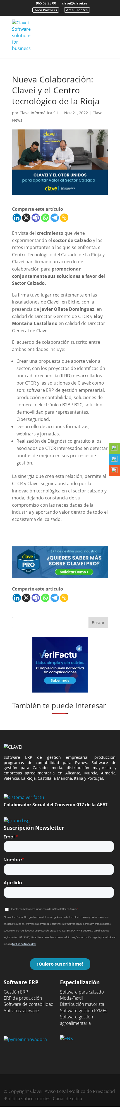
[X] (26, 218)
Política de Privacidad (92, 1091)
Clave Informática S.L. (40, 112)
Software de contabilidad (29, 1004)
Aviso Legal (56, 1091)
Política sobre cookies (28, 1099)
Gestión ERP (16, 992)
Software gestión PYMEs (83, 1011)
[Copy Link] (64, 218)
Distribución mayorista (82, 1004)
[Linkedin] (17, 218)
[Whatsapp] (45, 218)
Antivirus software (21, 1011)
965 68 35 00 (46, 3)
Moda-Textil (71, 998)
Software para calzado (82, 992)
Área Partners (46, 10)
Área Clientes (77, 10)
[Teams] (36, 218)
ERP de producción (23, 998)
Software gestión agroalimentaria (76, 1020)
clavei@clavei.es (74, 3)
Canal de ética (67, 1099)
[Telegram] (55, 218)
